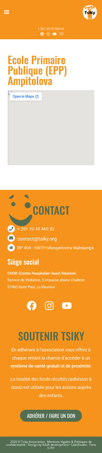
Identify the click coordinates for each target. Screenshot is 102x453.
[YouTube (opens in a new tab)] (54, 34)
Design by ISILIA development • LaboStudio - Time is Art (62, 446)
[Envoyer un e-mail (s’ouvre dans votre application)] (60, 34)
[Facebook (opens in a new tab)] (42, 34)
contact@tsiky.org (37, 239)
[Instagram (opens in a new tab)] (48, 34)
